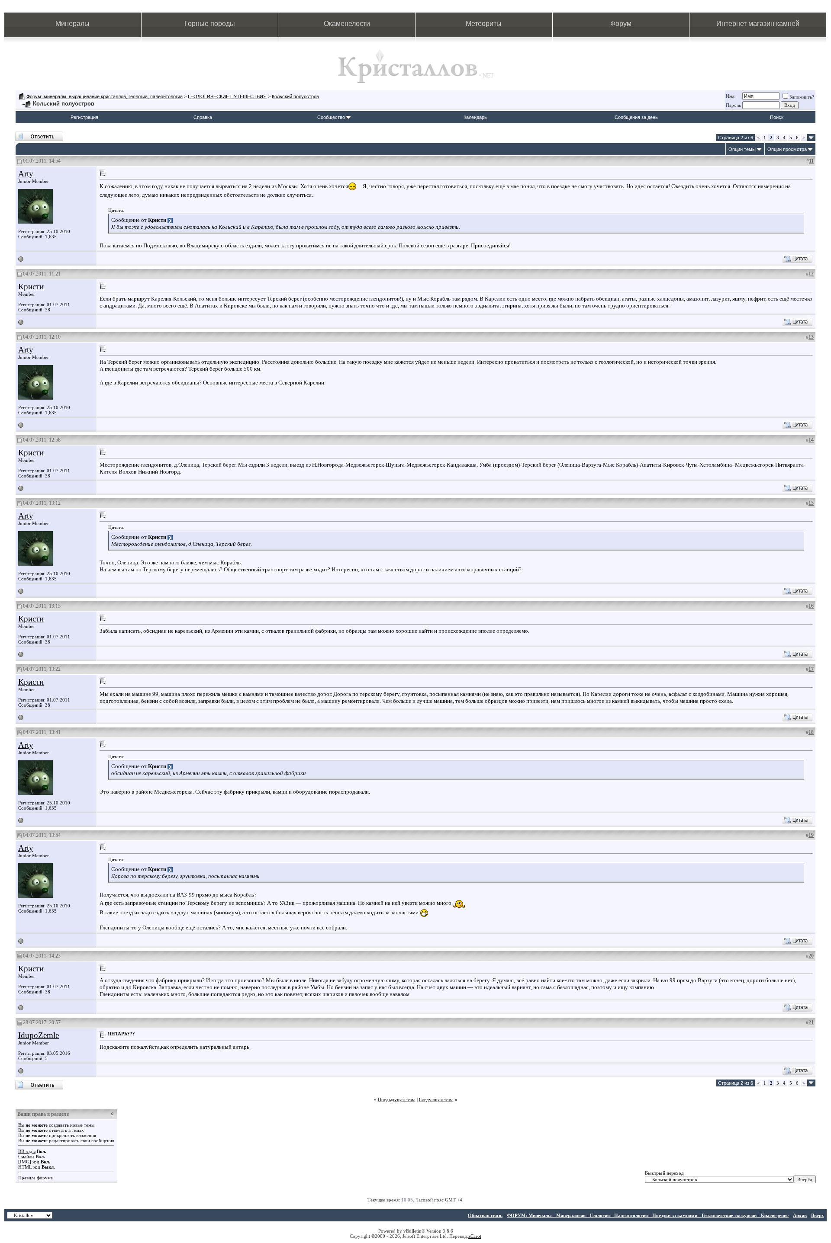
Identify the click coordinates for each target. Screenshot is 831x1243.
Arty (25, 173)
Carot (475, 1236)
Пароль (733, 105)
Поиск (776, 117)
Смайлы (26, 1156)
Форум (620, 23)
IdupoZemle (38, 1035)
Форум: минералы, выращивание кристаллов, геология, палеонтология (104, 96)
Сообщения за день (636, 117)
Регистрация (84, 117)
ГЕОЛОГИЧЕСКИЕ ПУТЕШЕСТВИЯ (227, 96)
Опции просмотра (787, 149)
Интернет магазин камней (757, 23)
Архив (800, 1215)
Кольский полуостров (295, 96)
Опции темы (742, 149)
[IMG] (24, 1161)
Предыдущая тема (397, 1099)
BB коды (26, 1151)
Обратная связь (485, 1215)
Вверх (817, 1215)
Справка (202, 117)
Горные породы (209, 23)
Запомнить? (801, 96)
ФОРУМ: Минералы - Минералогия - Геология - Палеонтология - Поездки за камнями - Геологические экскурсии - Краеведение (648, 1215)
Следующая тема (436, 1099)
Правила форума (35, 1177)
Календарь (475, 117)
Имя (730, 96)
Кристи (31, 286)
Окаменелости (347, 23)
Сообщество (331, 117)
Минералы (72, 23)
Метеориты (484, 23)
